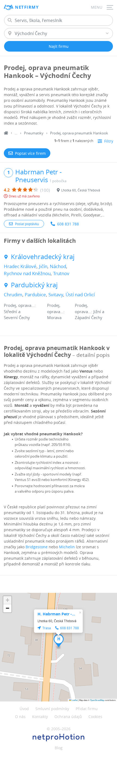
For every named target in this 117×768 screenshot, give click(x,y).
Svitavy (55, 294)
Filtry (108, 141)
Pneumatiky (34, 133)
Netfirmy (27, 7)
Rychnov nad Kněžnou (27, 273)
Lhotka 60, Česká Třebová (80, 190)
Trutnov (61, 273)
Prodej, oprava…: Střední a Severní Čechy (20, 311)
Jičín (43, 266)
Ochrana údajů (68, 716)
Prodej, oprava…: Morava (55, 311)
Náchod (58, 266)
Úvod (24, 708)
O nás (20, 716)
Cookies (95, 716)
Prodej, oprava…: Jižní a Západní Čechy (89, 311)
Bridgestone (37, 546)
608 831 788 (68, 223)
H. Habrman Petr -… (56, 613)
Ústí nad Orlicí (80, 294)
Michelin (67, 546)
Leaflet (74, 699)
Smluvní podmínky (52, 708)
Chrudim (13, 294)
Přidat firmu (87, 708)
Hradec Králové (20, 266)
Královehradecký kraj (43, 257)
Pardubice (35, 294)
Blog (59, 747)
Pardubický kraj (34, 285)
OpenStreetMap (97, 699)
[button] (59, 640)
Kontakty (40, 716)
